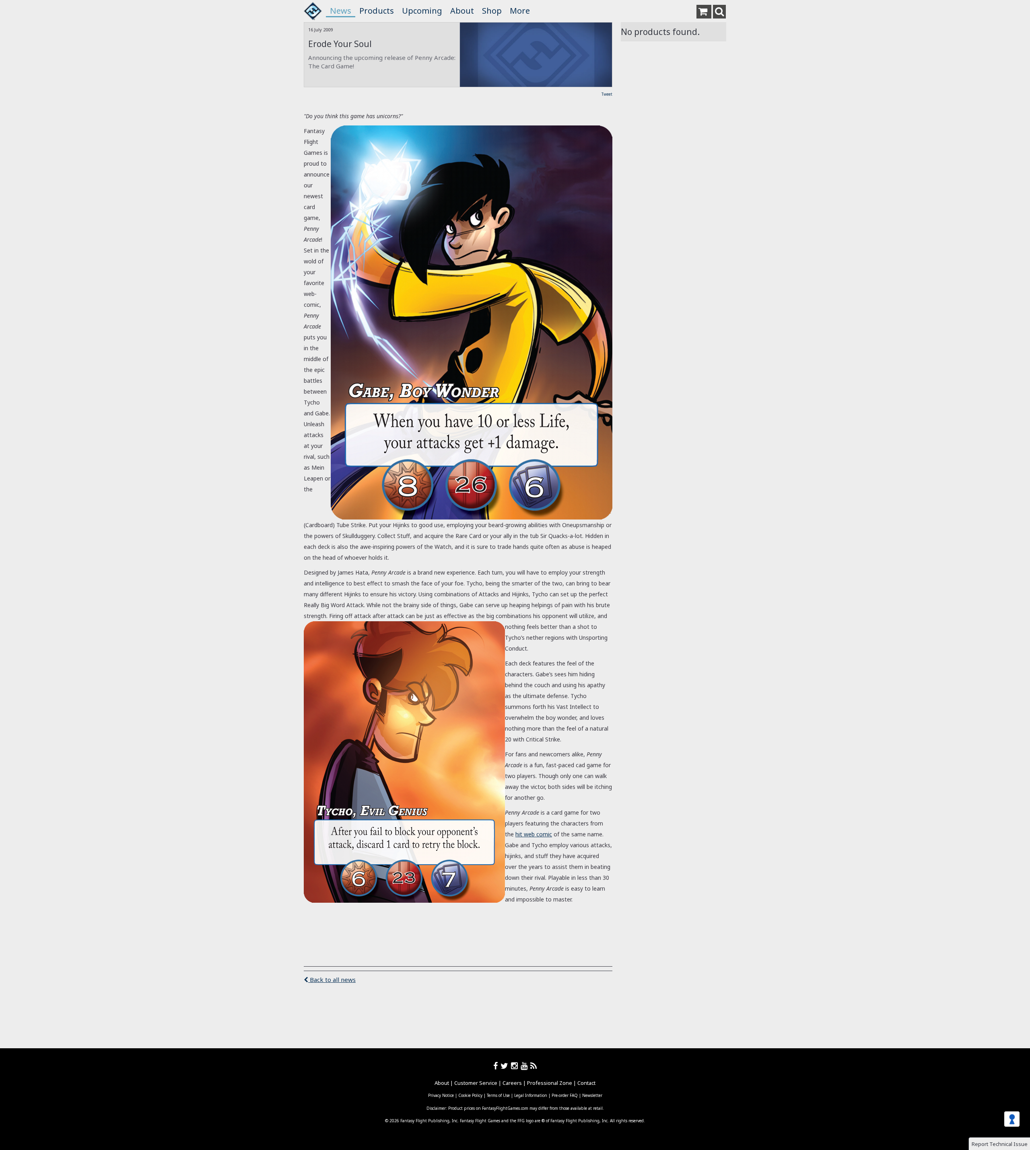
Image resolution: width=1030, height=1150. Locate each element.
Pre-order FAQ (565, 1095)
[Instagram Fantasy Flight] (516, 1065)
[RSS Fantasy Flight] (533, 1065)
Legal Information (530, 1095)
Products (376, 10)
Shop (492, 10)
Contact (586, 1082)
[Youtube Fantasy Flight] (525, 1065)
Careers (512, 1082)
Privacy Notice (441, 1095)
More (520, 10)
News (340, 10)
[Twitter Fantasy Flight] (506, 1065)
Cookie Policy (470, 1095)
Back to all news (332, 979)
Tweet (607, 94)
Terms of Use (498, 1095)
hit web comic (533, 834)
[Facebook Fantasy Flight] (497, 1065)
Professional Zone (549, 1082)
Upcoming (422, 10)
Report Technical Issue (1000, 1144)
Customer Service (475, 1082)
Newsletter (592, 1095)
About (462, 10)
